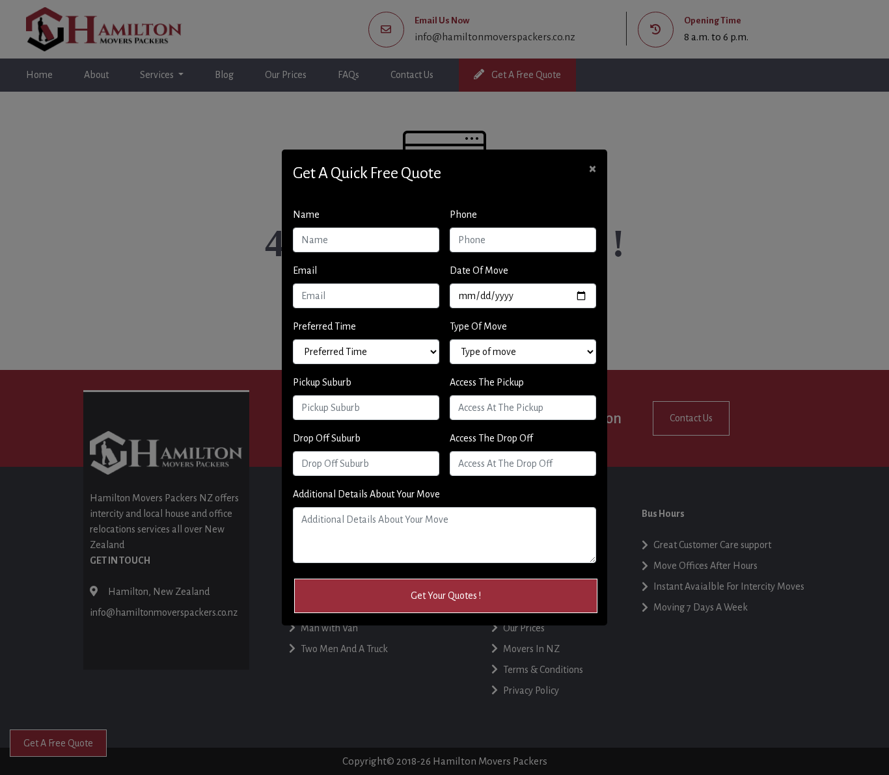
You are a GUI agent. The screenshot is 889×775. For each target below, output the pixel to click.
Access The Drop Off (491, 438)
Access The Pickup (487, 382)
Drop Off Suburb (327, 438)
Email (305, 270)
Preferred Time (324, 326)
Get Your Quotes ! (446, 595)
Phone (463, 214)
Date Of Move (479, 270)
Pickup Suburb (322, 382)
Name (306, 214)
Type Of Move (478, 326)
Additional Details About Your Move (366, 494)
